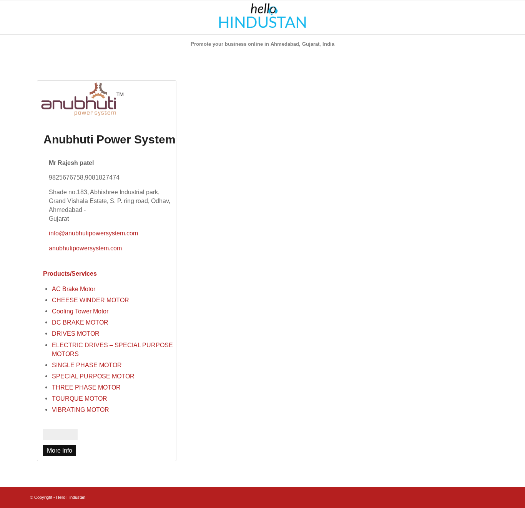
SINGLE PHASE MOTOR (87, 364)
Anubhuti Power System (109, 139)
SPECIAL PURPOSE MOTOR (93, 376)
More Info (59, 450)
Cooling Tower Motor (80, 311)
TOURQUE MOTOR (79, 398)
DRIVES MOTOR (76, 333)
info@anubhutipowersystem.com (93, 233)
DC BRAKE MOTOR (80, 322)
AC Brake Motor (73, 288)
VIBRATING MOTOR (80, 409)
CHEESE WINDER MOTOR (90, 299)
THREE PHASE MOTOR (86, 387)
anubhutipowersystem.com (85, 248)
